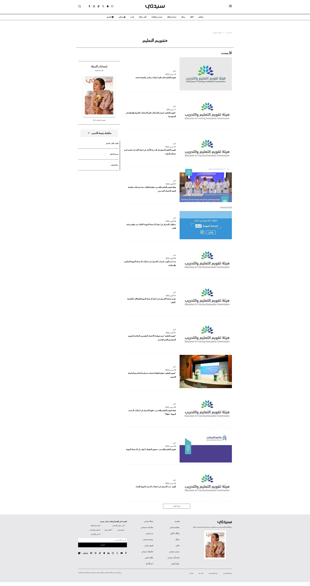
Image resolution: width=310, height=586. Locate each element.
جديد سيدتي (148, 539)
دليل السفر (175, 564)
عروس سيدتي (174, 552)
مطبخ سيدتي (174, 527)
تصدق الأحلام (114, 154)
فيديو (108, 17)
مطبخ (120, 17)
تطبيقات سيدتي (147, 552)
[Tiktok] (98, 6)
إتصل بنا (191, 573)
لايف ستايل (142, 17)
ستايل (177, 539)
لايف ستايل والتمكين (118, 525)
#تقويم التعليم (155, 40)
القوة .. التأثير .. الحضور (112, 143)
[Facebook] (89, 6)
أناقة (192, 17)
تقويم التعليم (217, 32)
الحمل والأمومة (95, 534)
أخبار (174, 71)
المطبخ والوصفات (94, 530)
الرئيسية (229, 32)
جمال (183, 17)
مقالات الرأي (174, 533)
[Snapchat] (107, 6)
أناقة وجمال (108, 530)
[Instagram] (94, 6)
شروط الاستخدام (227, 573)
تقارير (177, 546)
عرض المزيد (176, 506)
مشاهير (201, 17)
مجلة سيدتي (148, 521)
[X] (103, 6)
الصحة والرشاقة (95, 525)
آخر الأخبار (149, 564)
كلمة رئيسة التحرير (101, 133)
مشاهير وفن (120, 530)
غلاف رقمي (149, 558)
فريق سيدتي (148, 546)
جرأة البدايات (114, 165)
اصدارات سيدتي (173, 558)
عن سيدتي (149, 533)
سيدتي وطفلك (156, 17)
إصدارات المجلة (99, 66)
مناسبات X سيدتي (147, 527)
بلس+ (132, 17)
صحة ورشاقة (171, 17)
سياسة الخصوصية (213, 573)
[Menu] (230, 6)
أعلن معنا (201, 573)
